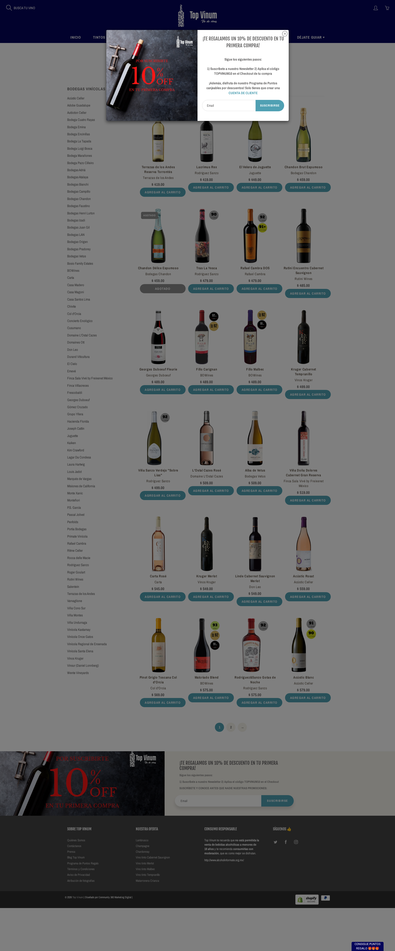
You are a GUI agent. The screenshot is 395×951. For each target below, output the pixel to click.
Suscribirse (270, 105)
